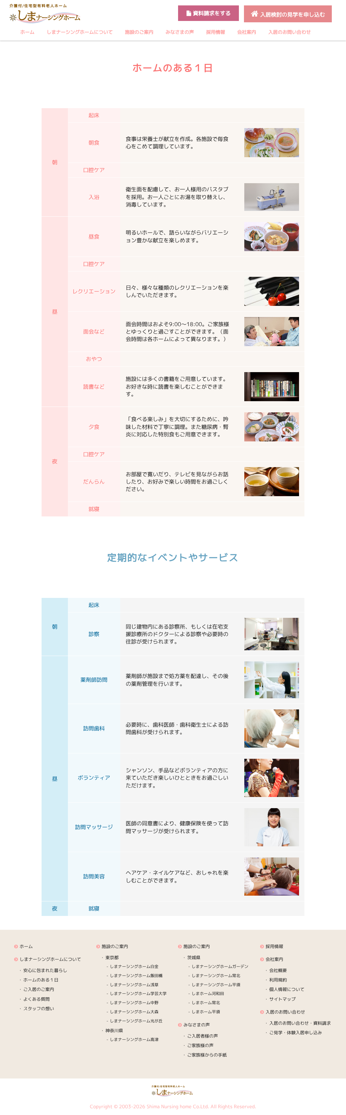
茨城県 (193, 957)
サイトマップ (282, 999)
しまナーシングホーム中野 (134, 1002)
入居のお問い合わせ (289, 32)
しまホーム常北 (206, 1002)
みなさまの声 (180, 32)
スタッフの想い (38, 1008)
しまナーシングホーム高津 (134, 1039)
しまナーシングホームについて (80, 32)
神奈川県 (114, 1030)
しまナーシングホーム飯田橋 (136, 975)
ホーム (27, 32)
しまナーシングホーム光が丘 (136, 1021)
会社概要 (278, 970)
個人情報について (286, 989)
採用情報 (215, 32)
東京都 (112, 957)
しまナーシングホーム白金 (134, 966)
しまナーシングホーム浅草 (134, 985)
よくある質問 (36, 999)
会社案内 (246, 32)
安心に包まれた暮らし (45, 970)
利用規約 (278, 980)
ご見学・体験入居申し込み (295, 1032)
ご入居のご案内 (38, 989)
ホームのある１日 (40, 980)
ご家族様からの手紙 (207, 1055)
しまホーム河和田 (208, 993)
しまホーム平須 (206, 1012)
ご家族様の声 (200, 1045)
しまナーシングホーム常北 (216, 975)
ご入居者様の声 (202, 1036)
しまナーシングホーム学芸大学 (138, 993)
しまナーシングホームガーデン (220, 966)
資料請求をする (211, 13)
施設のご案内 (139, 32)
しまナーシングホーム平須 (216, 985)
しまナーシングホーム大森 (134, 1012)
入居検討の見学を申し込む (291, 14)
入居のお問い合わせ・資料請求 (300, 1023)
